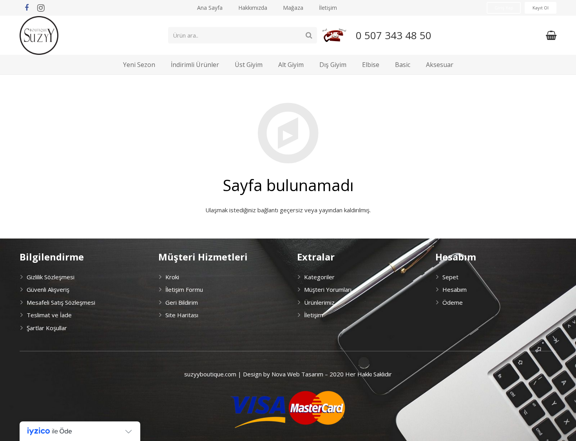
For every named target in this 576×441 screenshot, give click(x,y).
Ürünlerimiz (319, 302)
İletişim (313, 315)
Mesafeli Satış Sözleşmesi (61, 302)
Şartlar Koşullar (47, 328)
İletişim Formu (184, 289)
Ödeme (452, 302)
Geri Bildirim (181, 302)
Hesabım (454, 289)
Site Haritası (181, 315)
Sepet (450, 277)
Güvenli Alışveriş (48, 289)
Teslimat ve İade (49, 315)
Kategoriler (319, 277)
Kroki (172, 277)
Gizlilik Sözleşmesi (50, 277)
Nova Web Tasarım (297, 374)
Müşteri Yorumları (327, 289)
